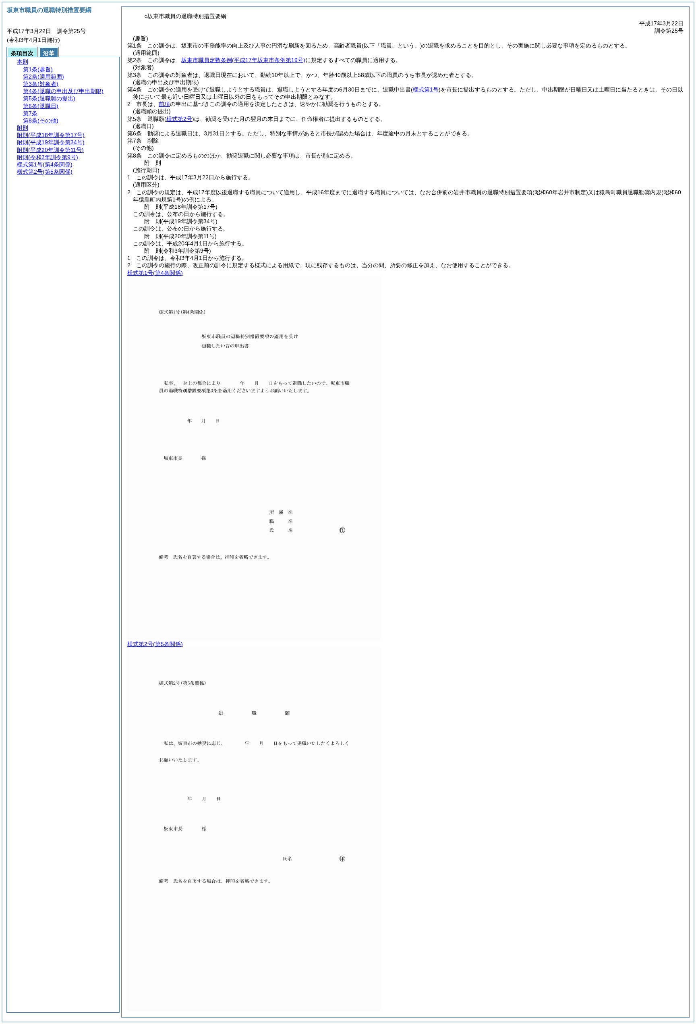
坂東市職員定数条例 (243, 60)
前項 (164, 104)
